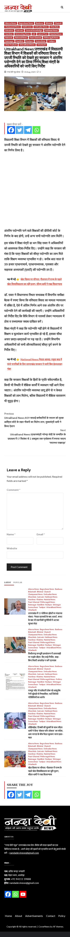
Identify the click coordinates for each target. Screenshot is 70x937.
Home (8, 915)
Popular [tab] (17, 582)
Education (9, 30)
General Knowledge (34, 30)
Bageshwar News (26, 23)
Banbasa (39, 23)
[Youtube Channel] (23, 894)
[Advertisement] (35, 190)
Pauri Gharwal (35, 37)
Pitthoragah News (51, 37)
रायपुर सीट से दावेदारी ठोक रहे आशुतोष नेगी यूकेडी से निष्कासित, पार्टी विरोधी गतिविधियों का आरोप (44, 694)
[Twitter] (19, 130)
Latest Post (43, 34)
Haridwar (9, 34)
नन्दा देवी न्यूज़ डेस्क (13, 72)
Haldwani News (51, 30)
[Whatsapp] (36, 130)
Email (41, 534)
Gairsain (19, 30)
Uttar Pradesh (11, 45)
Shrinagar (57, 605)
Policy (61, 915)
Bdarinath (32, 592)
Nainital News (56, 34)
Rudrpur (29, 41)
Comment (13, 489)
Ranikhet (19, 41)
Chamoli (58, 23)
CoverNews (44, 926)
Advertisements (34, 915)
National (8, 37)
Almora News (10, 23)
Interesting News (22, 34)
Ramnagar (9, 41)
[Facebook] (11, 130)
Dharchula (54, 27)
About (18, 915)
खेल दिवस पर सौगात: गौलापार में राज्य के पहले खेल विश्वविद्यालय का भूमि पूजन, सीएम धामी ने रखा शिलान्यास (45, 771)
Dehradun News (41, 27)
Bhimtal (49, 23)
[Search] (62, 7)
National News (21, 37)
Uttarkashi (41, 45)
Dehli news (27, 27)
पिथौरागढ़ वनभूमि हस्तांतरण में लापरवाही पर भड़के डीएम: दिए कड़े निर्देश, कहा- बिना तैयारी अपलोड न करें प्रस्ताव (44, 657)
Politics (59, 679)
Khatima (39, 599)
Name (11, 534)
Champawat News (12, 27)
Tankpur (51, 41)
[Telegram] (28, 130)
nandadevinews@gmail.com (24, 852)
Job (34, 34)
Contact (50, 915)
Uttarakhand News (27, 45)
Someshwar (40, 41)
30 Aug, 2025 (30, 72)
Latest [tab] (7, 582)
